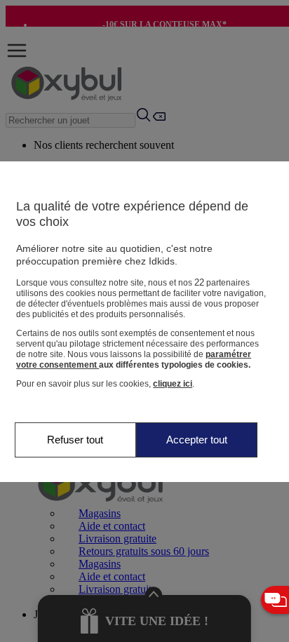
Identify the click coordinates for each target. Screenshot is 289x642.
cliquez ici (172, 384)
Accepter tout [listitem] (196, 440)
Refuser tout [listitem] (75, 440)
